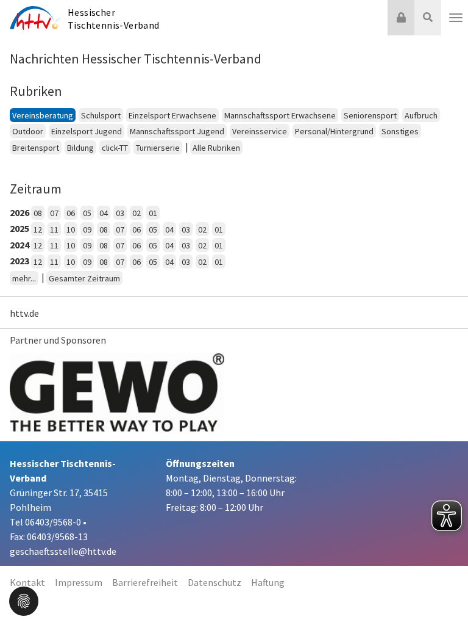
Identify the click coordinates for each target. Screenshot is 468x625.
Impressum (78, 582)
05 (87, 213)
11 (54, 229)
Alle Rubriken (216, 147)
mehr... (24, 278)
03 (120, 213)
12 (38, 229)
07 (54, 213)
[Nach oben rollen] (443, 590)
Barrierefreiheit (145, 582)
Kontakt (27, 582)
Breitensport (35, 147)
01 (153, 213)
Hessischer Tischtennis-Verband (114, 18)
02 (136, 213)
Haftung (268, 582)
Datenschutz (214, 582)
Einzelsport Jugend (86, 131)
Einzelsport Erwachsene (172, 115)
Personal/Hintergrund (334, 131)
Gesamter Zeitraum (84, 278)
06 (70, 213)
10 (70, 229)
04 (103, 213)
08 (38, 213)
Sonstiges (400, 131)
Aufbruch (421, 115)
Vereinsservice (259, 131)
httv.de (24, 313)
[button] (23, 600)
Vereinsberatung (42, 115)
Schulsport (101, 115)
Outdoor (27, 131)
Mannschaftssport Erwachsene (280, 115)
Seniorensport (370, 115)
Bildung (80, 147)
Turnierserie (158, 147)
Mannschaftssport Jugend (177, 131)
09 (87, 229)
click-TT (115, 147)
